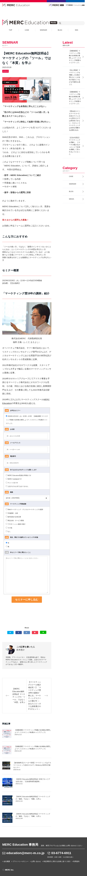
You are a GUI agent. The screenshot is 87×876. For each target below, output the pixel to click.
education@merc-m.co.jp (25, 853)
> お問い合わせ (35, 861)
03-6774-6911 (61, 853)
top (10, 30)
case (27, 30)
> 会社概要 (6, 861)
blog (60, 30)
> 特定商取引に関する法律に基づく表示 (56, 861)
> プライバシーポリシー (20, 861)
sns (76, 30)
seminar (43, 30)
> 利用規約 (76, 861)
